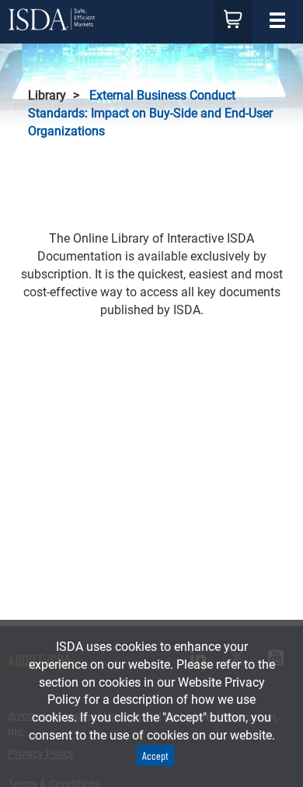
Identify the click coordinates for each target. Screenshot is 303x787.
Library (47, 95)
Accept (155, 755)
